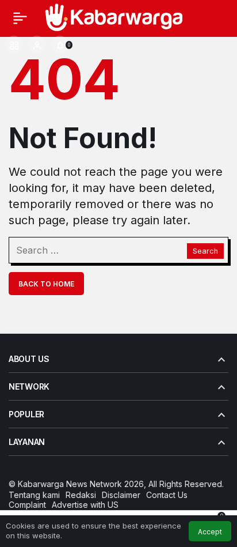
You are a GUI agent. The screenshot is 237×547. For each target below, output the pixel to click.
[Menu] (20, 17)
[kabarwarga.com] (113, 16)
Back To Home (46, 284)
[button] (14, 45)
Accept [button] (210, 531)
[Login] (37, 45)
